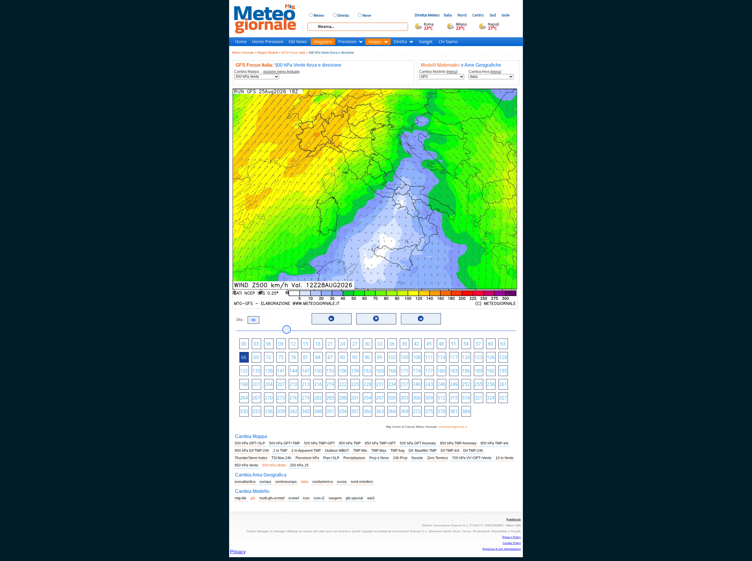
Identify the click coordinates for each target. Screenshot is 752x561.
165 (380, 371)
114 (441, 357)
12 (293, 344)
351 (330, 411)
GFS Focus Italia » (294, 52)
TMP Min (360, 451)
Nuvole (417, 458)
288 (343, 398)
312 (441, 398)
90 (342, 357)
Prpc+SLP (331, 458)
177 (429, 371)
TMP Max (378, 451)
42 (416, 344)
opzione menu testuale (281, 72)
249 (454, 384)
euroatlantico (245, 482)
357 (355, 411)
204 (269, 384)
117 (454, 357)
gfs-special (354, 498)
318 (466, 398)
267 (256, 398)
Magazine (323, 42)
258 (491, 384)
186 (466, 371)
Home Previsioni (267, 42)
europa (265, 482)
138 (269, 371)
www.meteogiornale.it (453, 426)
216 (318, 384)
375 (429, 411)
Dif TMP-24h (473, 451)
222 (343, 384)
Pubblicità (513, 519)
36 (392, 344)
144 (293, 371)
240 (417, 384)
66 (243, 357)
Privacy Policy (511, 537)
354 (343, 411)
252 (466, 384)
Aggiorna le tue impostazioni (501, 548)
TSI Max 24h (281, 458)
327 (503, 398)
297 (380, 398)
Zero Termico (437, 458)
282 (318, 398)
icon (306, 498)
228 (367, 384)
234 (392, 384)
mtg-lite (240, 498)
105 (404, 357)
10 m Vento (504, 458)
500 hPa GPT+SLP (250, 443)
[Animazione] (376, 319)
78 (293, 357)
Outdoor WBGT (337, 451)
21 (330, 344)
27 (354, 344)
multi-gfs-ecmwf (271, 498)
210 (293, 384)
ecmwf (293, 498)
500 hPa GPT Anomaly (418, 443)
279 (306, 398)
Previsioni (347, 42)
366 (392, 411)
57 (478, 344)
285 (330, 398)
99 (379, 357)
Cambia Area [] (485, 72)
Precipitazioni (354, 458)
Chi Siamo (448, 42)
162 (367, 371)
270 (269, 398)
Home (241, 42)
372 (417, 411)
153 (330, 371)
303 (404, 398)
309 (429, 398)
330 (244, 411)
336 (269, 411)
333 (256, 411)
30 (367, 344)
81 (305, 357)
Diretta (400, 42)
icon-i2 (319, 498)
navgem (335, 498)
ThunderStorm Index (251, 458)
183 (454, 371)
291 (355, 398)
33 (379, 344)
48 (441, 344)
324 (491, 398)
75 (280, 357)
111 (429, 357)
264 (244, 398)
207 (281, 384)
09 (280, 344)
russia (342, 482)
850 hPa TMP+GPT (380, 443)
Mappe (375, 42)
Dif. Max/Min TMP (423, 451)
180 (441, 371)
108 (417, 357)
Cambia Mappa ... (267, 72)
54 (466, 344)
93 (354, 357)
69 (256, 357)
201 (256, 384)
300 (392, 398)
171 (404, 371)
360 (367, 411)
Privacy (238, 551)
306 (417, 398)
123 (478, 357)
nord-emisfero (362, 482)
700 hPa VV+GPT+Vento (471, 458)
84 (317, 357)
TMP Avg (397, 451)
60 (490, 344)
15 (305, 344)
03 (256, 344)
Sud (493, 15)
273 (281, 398)
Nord (462, 15)
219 (330, 384)
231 (380, 384)
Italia (448, 15)
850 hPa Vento (246, 465)
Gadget (426, 42)
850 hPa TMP (350, 443)
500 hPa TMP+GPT (319, 443)
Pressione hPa (307, 458)
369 (404, 411)
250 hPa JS (299, 465)
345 (306, 411)
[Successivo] (420, 319)
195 (503, 371)
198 (244, 384)
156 (343, 371)
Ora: (239, 320)
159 (355, 371)
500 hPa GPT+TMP (284, 443)
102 (392, 357)
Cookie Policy (512, 543)
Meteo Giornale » (244, 52)
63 (503, 344)
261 (503, 384)
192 (491, 371)
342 (293, 411)
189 (478, 371)
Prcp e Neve (379, 458)
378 (441, 411)
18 (317, 344)
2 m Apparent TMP (306, 451)
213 (306, 384)
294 (367, 398)
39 (404, 344)
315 (454, 398)
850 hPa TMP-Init (494, 443)
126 (491, 357)
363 (380, 411)
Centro (478, 15)
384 (466, 411)
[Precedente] (331, 319)
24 (342, 344)
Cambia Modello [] (438, 72)
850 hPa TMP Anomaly (458, 443)
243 (429, 384)
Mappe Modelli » (268, 52)
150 (318, 371)
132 (244, 371)
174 (417, 371)
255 (478, 384)
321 (478, 398)
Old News (297, 42)
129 (503, 357)
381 (454, 411)
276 (293, 398)
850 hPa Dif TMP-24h (252, 451)
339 (281, 411)
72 (268, 357)
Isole (506, 15)
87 (330, 357)
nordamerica (323, 482)
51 (453, 344)
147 (306, 371)
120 (466, 357)
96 (367, 357)
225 (355, 384)
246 (441, 384)
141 (281, 371)
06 (268, 344)
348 (318, 411)
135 (256, 371)
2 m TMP (280, 451)
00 (243, 344)
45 (429, 344)
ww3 (371, 498)
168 (392, 371)
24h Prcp (400, 458)
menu (451, 72)
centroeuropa (286, 482)
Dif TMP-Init (450, 451)
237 (404, 384)
